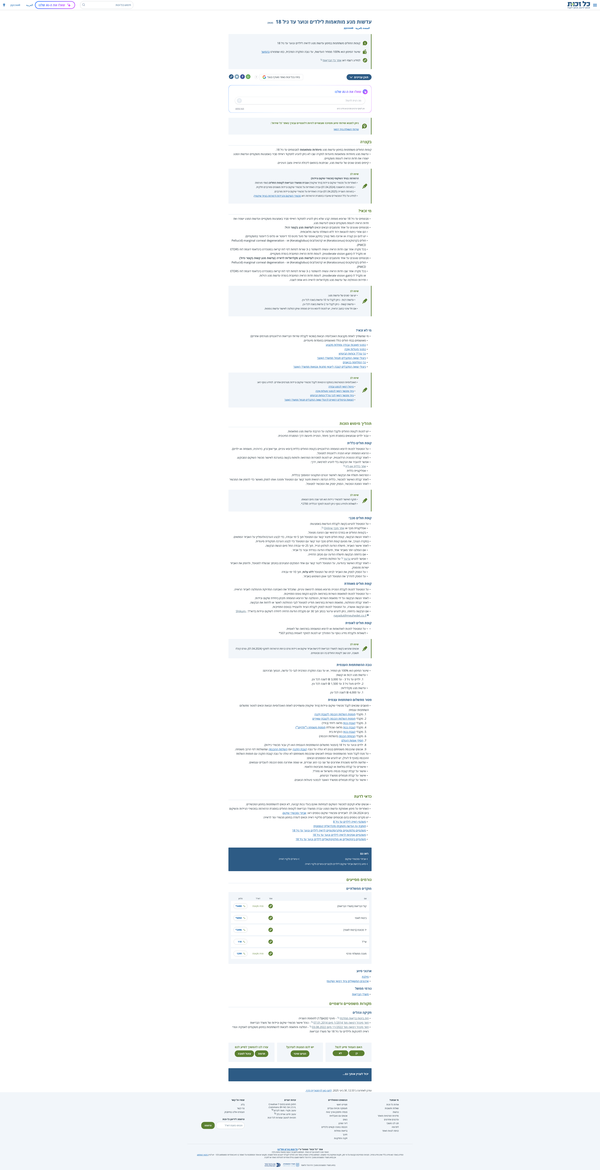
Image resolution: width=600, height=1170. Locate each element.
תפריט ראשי (342, 1104)
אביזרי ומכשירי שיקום (294, 813)
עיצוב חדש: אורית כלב (286, 1114)
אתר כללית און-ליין (356, 466)
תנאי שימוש (239, 108)
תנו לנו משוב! (393, 1123)
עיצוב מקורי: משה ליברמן (285, 1110)
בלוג (243, 1104)
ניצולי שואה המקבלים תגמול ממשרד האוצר (341, 358)
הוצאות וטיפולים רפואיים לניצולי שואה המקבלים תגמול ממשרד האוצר (319, 399)
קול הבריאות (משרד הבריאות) (352, 906)
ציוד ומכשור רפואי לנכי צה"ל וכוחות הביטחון (332, 395)
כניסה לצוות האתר (390, 1130)
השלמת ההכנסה (278, 749)
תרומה (261, 1053)
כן (357, 1053)
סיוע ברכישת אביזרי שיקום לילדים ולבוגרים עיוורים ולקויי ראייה (335, 864)
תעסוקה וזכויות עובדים (337, 1108)
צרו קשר (241, 1108)
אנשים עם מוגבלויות (338, 1115)
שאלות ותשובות (392, 1108)
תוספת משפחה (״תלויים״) (310, 727)
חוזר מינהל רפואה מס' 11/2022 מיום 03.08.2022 (340, 1027)
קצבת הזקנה (299, 749)
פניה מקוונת (257, 906)
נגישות (396, 1112)
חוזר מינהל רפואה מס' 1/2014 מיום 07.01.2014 (341, 1022)
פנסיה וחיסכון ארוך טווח (336, 1112)
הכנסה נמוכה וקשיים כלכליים (334, 1126)
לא (340, 1053)
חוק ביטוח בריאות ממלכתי (354, 1018)
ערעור (347, 559)
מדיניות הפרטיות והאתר (388, 1115)
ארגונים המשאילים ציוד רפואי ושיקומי (348, 981)
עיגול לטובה (244, 1053)
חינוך (345, 1134)
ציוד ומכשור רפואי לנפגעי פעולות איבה (334, 391)
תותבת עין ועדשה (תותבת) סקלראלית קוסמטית (339, 826)
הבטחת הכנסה (347, 736)
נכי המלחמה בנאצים (354, 362)
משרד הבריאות (360, 994)
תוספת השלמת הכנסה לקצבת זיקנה (334, 714)
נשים (345, 1119)
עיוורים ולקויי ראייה (288, 859)
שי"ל (364, 941)
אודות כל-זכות (392, 1104)
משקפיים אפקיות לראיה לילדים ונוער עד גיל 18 (339, 835)
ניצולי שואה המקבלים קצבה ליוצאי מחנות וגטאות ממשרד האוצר (329, 367)
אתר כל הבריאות (332, 60)
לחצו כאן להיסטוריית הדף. (318, 1090)
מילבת (365, 977)
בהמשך (265, 52)
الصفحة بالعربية (362, 28)
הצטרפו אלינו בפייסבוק (234, 1112)
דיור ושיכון (343, 1123)
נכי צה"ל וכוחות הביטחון (352, 353)
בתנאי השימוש (202, 1154)
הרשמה (208, 1125)
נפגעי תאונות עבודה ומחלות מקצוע (346, 345)
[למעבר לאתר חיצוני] (270, 905)
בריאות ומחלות (340, 1130)
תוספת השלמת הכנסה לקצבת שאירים (333, 718)
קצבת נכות (349, 723)
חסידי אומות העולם (352, 740)
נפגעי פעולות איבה (355, 349)
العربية (29, 5)
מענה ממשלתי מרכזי (356, 953)
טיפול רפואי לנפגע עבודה (341, 386)
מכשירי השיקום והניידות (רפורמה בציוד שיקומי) (277, 196)
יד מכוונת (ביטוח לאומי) (355, 930)
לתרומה (395, 1126)
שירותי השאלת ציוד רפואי (346, 129)
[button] (595, 5)
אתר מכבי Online (334, 528)
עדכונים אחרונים (391, 1119)
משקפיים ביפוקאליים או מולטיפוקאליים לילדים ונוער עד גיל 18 (331, 839)
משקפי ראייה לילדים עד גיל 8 (349, 822)
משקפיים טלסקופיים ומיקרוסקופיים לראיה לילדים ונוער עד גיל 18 (329, 830)
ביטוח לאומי (361, 918)
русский (15, 5)
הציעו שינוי (300, 1053)
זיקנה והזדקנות (340, 1138)
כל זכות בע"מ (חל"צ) (287, 1149)
